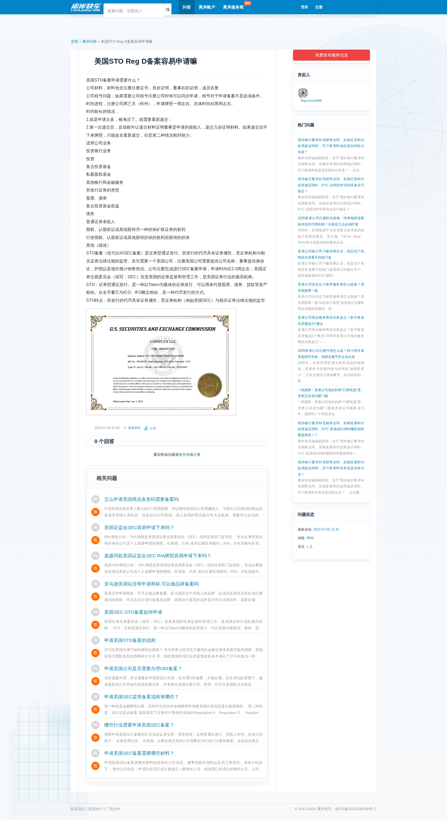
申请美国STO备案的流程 (130, 640)
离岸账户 (207, 7)
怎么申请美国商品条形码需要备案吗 (141, 499)
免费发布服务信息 (331, 55)
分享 (153, 428)
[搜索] (168, 9)
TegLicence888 (311, 100)
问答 (187, 7)
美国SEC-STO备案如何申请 (133, 612)
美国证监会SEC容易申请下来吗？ (139, 527)
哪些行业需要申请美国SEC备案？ (139, 725)
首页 (74, 41)
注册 (319, 7)
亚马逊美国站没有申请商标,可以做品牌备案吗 (151, 584)
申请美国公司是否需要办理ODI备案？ (143, 668)
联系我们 (78, 809)
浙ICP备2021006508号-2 (355, 809)
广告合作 (113, 809)
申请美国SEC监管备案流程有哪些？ (141, 696)
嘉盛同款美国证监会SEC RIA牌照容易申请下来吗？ (157, 555)
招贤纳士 (95, 809)
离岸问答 (89, 41)
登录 (304, 7)
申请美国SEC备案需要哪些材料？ (139, 753)
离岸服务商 (233, 7)
